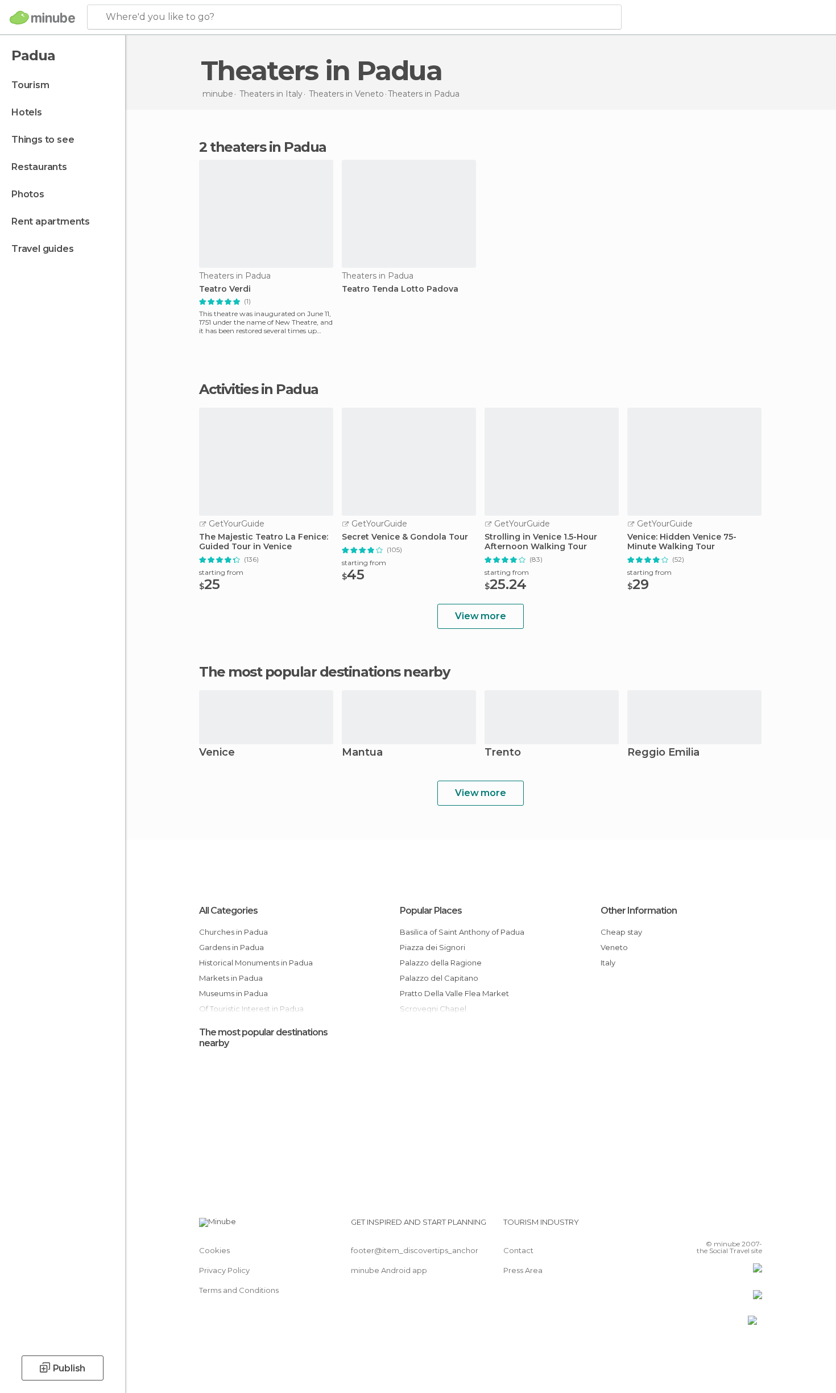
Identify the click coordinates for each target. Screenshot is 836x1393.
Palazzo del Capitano (439, 977)
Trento (503, 753)
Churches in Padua (233, 931)
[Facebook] (697, 1226)
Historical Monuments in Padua (256, 962)
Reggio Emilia (663, 753)
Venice (217, 753)
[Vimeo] (734, 1226)
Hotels (26, 112)
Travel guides (42, 248)
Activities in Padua (258, 389)
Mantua (362, 753)
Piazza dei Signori (432, 947)
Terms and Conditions (239, 1290)
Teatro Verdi (225, 289)
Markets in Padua (231, 977)
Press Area (523, 1270)
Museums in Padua (233, 993)
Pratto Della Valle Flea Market (454, 993)
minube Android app (389, 1270)
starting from (221, 572)
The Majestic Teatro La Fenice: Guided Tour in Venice (263, 542)
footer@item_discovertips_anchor (414, 1250)
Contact (518, 1250)
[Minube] (42, 18)
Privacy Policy (224, 1270)
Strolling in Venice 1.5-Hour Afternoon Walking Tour (541, 542)
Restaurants (39, 166)
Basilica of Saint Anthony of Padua (462, 931)
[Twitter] (716, 1226)
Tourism (30, 85)
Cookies (214, 1250)
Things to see (42, 139)
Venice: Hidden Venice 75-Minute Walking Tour (681, 542)
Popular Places (431, 910)
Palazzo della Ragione (441, 962)
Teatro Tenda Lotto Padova (400, 289)
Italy (608, 962)
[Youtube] (753, 1226)
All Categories (228, 910)
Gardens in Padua (231, 947)
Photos (27, 194)
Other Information (639, 910)
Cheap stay (621, 931)
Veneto (614, 947)
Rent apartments (50, 221)
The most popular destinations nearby (324, 672)
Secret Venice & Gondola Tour (405, 537)
